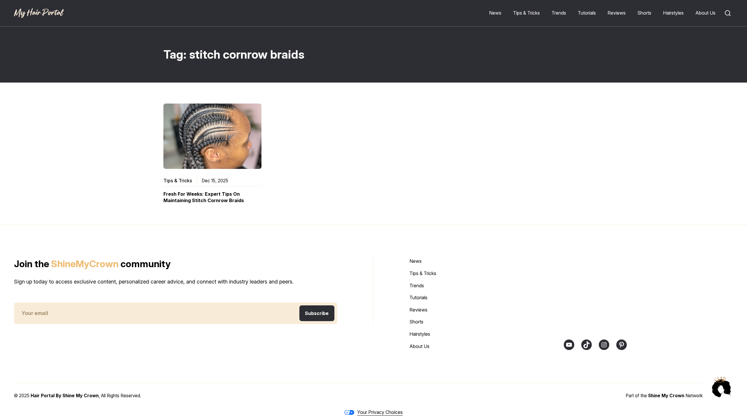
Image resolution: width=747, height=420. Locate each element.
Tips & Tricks (177, 180)
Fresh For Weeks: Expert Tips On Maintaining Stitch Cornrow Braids (203, 197)
